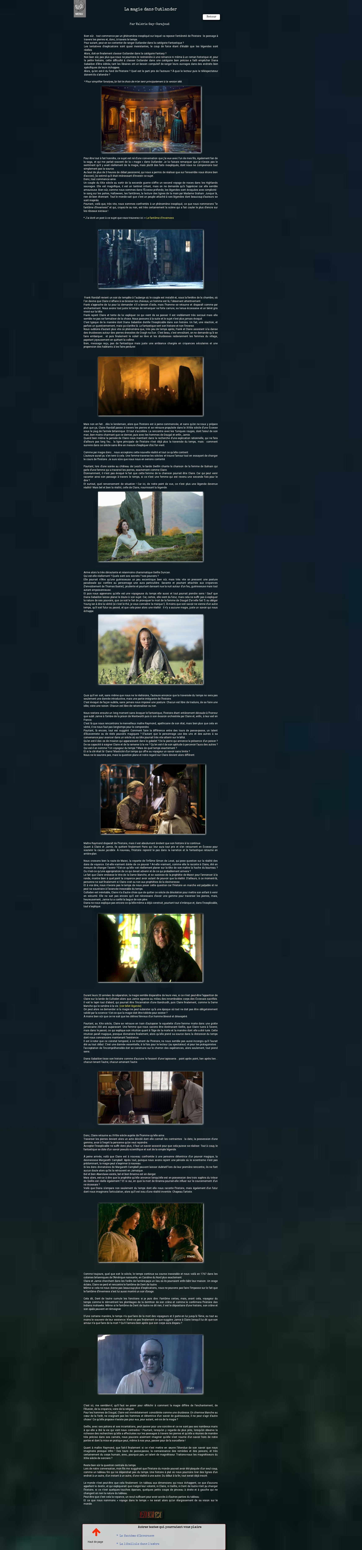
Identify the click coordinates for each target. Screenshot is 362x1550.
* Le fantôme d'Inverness (135, 1536)
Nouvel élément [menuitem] (84, 8)
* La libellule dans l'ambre (137, 1544)
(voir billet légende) (130, 1006)
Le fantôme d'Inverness (160, 217)
